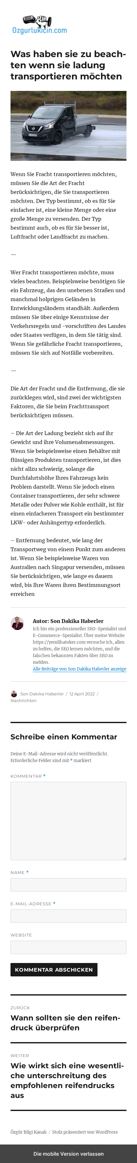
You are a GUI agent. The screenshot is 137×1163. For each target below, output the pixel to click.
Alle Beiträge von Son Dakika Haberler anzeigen (81, 669)
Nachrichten (24, 700)
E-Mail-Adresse (33, 904)
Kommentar (28, 776)
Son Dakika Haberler (42, 693)
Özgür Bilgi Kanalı (29, 1132)
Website (21, 934)
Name (20, 872)
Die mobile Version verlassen (68, 1154)
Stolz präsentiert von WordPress (85, 1132)
